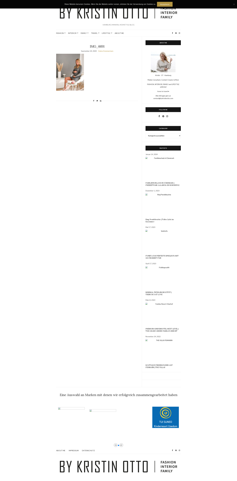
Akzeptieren (164, 4)
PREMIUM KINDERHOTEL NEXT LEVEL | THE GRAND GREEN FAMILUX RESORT (162, 330)
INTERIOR (72, 33)
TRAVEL (94, 33)
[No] (234, 4)
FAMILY (84, 33)
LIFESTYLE (106, 33)
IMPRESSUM (74, 450)
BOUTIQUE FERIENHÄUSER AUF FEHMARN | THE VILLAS (159, 366)
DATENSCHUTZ (88, 450)
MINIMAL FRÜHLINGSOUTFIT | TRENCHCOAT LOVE (158, 293)
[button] (118, 445)
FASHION (60, 33)
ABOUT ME (119, 33)
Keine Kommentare (105, 51)
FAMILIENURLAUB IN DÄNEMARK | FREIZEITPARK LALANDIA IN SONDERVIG (162, 184)
